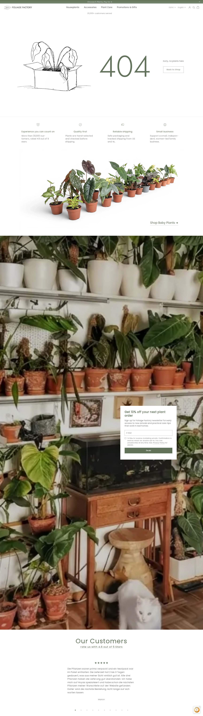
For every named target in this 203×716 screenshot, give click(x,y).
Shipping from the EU (99, 13)
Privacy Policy (159, 443)
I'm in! (148, 450)
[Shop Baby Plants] (88, 190)
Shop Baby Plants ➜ (164, 223)
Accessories (90, 7)
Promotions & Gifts (127, 7)
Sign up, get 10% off (99, 2)
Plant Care (106, 7)
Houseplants (72, 7)
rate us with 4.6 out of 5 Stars (101, 647)
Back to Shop (173, 69)
